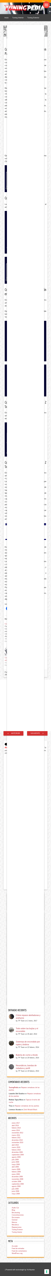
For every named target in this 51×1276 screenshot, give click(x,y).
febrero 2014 (16, 1128)
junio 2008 (15, 1191)
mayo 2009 (16, 1164)
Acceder (15, 1246)
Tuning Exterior (33, 18)
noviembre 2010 (17, 1142)
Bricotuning (16, 1213)
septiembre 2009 (18, 1155)
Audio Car (15, 1208)
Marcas (14, 1222)
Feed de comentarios (19, 1251)
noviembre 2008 (17, 1179)
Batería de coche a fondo (27, 1055)
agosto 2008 (16, 1186)
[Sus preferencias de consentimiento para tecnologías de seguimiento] (46, 1271)
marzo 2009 (16, 1169)
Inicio (6, 18)
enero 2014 (16, 1130)
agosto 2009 (16, 1157)
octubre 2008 (16, 1181)
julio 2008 (15, 1189)
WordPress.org (17, 1253)
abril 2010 (15, 1145)
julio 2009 (15, 1160)
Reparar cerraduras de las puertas (27, 1106)
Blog (13, 1210)
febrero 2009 (16, 1172)
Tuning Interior (18, 18)
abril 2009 (15, 1167)
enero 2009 (16, 1174)
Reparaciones (17, 1227)
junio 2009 (15, 1162)
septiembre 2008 (18, 1184)
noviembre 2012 (17, 1133)
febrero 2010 (16, 1150)
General (14, 1220)
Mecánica (15, 1225)
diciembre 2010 (17, 1140)
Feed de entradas (18, 1248)
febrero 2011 (16, 1138)
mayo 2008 (16, 1194)
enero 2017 (16, 1123)
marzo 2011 (16, 1135)
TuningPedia (13, 1087)
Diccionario (16, 1217)
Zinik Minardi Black (30, 1110)
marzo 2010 (16, 1147)
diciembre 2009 (17, 1152)
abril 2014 (15, 1125)
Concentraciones (18, 1215)
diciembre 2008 (17, 1177)
